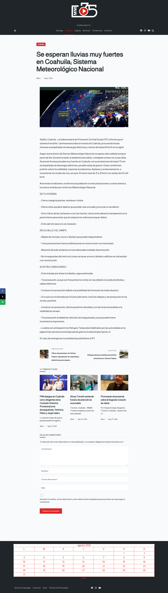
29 (124, 570)
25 (44, 570)
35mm (38, 78)
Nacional (86, 30)
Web (43, 488)
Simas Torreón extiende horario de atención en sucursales (82, 399)
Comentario (46, 449)
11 (44, 561)
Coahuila (69, 30)
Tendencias (97, 30)
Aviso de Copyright (23, 588)
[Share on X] (3, 296)
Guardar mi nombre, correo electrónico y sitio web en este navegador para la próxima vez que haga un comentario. (82, 500)
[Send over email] (3, 302)
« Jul (83, 578)
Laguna (78, 30)
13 (83, 561)
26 (63, 570)
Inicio (45, 588)
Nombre (45, 471)
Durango (59, 30)
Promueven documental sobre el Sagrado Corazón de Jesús (113, 399)
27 (83, 570)
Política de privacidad (58, 588)
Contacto (108, 30)
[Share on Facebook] (3, 291)
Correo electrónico (49, 479)
